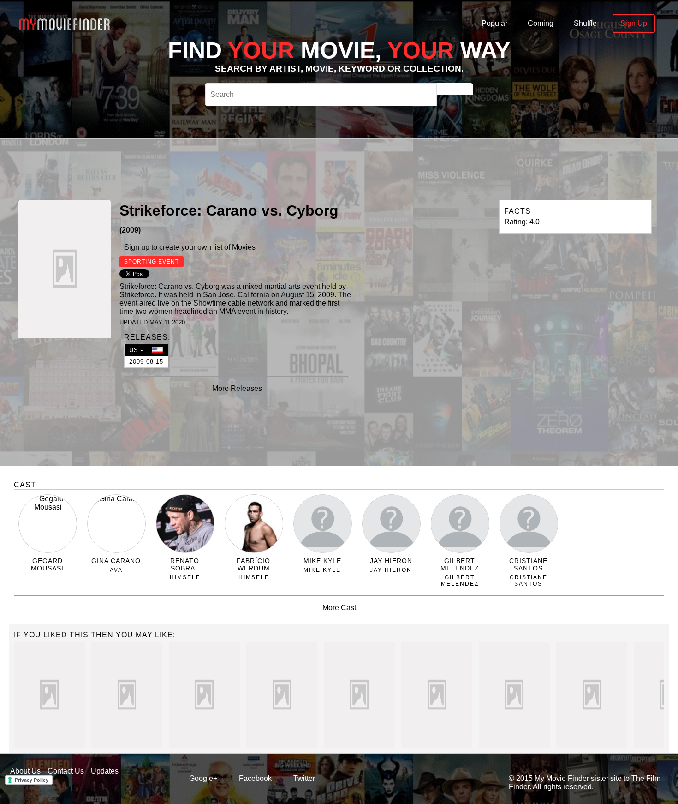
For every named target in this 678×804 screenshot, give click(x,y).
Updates (105, 771)
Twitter (304, 778)
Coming (540, 23)
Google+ (203, 778)
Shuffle (585, 23)
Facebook (255, 778)
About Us (25, 771)
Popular (494, 23)
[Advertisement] (309, 168)
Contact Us (66, 771)
